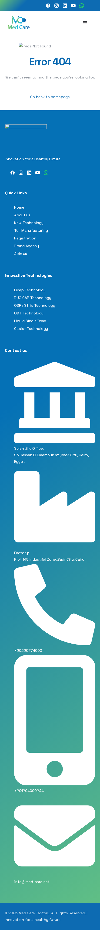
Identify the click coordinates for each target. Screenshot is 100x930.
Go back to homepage (50, 96)
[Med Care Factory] (48, 5)
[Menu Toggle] (85, 22)
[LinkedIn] (65, 5)
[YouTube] (73, 5)
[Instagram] (56, 5)
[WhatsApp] (81, 5)
